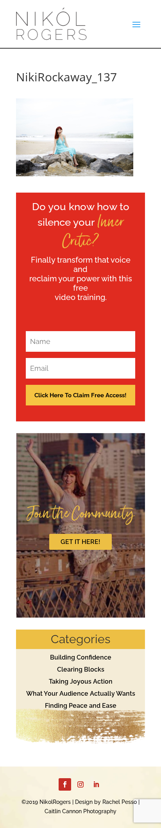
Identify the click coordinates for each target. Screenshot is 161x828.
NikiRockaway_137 (66, 77)
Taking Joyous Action (81, 681)
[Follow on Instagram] (80, 784)
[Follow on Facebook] (65, 784)
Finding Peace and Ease (80, 705)
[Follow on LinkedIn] (96, 784)
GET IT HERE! (80, 542)
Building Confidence (80, 657)
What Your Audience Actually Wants (80, 693)
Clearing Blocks (80, 669)
